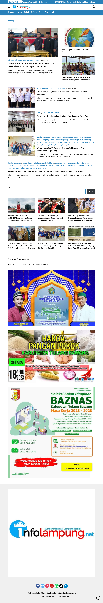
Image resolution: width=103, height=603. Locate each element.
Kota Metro (78, 137)
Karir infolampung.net (67, 593)
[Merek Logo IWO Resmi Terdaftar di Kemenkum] (78, 37)
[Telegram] (66, 586)
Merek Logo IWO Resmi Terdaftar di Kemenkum (76, 51)
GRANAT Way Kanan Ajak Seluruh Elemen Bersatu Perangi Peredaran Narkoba (63, 2)
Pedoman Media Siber (36, 593)
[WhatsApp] (57, 586)
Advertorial (12, 60)
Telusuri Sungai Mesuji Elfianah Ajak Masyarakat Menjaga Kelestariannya (76, 79)
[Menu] (9, 7)
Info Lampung (28, 60)
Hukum (45, 88)
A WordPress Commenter (18, 264)
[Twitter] (43, 586)
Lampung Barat (61, 163)
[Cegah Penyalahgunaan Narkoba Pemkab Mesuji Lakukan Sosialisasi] (21, 97)
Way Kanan (71, 145)
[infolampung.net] (21, 7)
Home (19, 60)
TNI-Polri (88, 165)
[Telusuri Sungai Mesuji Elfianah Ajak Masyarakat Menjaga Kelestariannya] (78, 65)
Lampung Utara (33, 165)
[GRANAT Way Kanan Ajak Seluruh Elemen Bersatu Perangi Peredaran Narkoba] (51, 205)
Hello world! (43, 264)
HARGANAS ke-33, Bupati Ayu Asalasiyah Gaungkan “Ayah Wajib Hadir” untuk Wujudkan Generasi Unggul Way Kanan (21, 246)
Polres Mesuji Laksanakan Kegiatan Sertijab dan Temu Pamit (63, 116)
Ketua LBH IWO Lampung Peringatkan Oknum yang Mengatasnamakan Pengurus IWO (46, 171)
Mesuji (37, 60)
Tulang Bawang (43, 145)
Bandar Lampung (43, 137)
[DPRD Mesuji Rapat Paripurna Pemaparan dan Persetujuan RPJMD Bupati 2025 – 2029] (33, 42)
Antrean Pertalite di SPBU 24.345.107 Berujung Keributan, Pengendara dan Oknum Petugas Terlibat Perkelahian (20, 218)
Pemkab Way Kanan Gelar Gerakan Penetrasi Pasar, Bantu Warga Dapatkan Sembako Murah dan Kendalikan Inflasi (81, 218)
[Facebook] (38, 586)
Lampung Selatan (49, 140)
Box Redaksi (51, 593)
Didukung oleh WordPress (44, 596)
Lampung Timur (76, 140)
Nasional (51, 142)
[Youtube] (52, 586)
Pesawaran (60, 142)
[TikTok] (61, 586)
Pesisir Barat (70, 142)
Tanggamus (89, 142)
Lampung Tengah (63, 140)
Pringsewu (80, 142)
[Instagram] (47, 586)
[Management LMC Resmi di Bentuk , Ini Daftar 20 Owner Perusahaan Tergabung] (21, 147)
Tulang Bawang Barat (57, 145)
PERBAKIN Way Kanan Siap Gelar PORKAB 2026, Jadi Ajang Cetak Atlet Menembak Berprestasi (81, 246)
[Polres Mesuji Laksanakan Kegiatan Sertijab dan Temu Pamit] (21, 121)
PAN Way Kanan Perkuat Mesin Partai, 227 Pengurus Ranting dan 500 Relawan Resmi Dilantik (51, 246)
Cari (9, 187)
